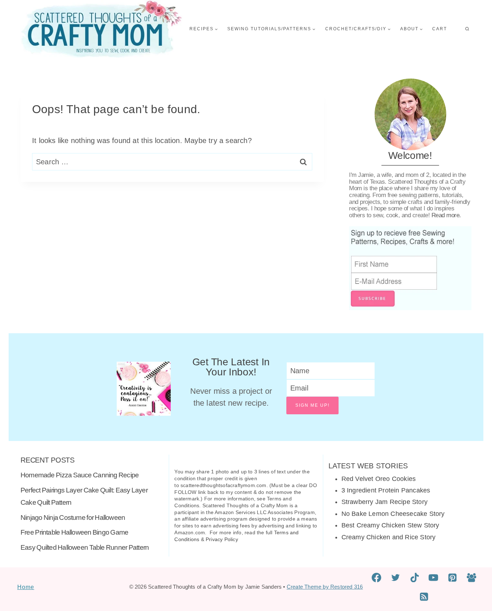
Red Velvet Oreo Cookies (378, 478)
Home (25, 587)
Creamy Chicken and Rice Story (388, 537)
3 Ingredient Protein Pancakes (385, 490)
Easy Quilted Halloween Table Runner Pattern (85, 547)
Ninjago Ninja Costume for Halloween (73, 517)
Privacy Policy (222, 539)
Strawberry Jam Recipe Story (384, 501)
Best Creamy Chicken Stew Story (390, 525)
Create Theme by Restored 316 (325, 587)
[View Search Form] (467, 29)
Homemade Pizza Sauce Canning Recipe (80, 475)
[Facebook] (376, 577)
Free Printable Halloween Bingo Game (74, 532)
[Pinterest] (452, 577)
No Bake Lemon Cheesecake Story (393, 513)
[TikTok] (414, 577)
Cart (439, 28)
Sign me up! (312, 405)
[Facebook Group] (471, 577)
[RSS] (424, 596)
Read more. (446, 215)
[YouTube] (433, 577)
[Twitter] (395, 577)
